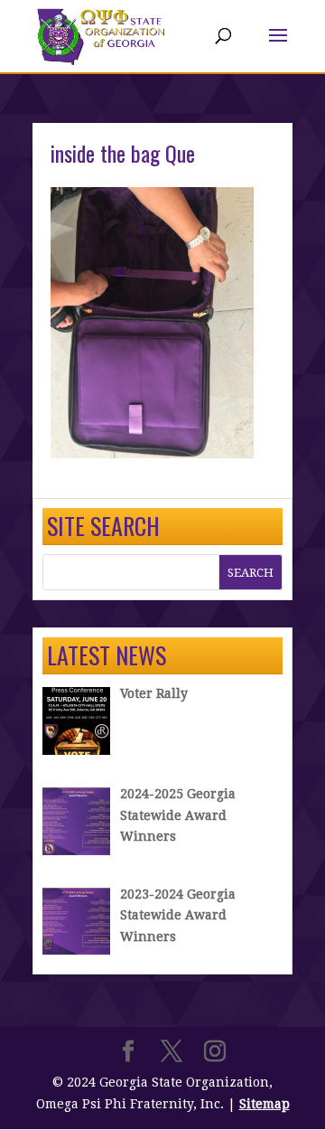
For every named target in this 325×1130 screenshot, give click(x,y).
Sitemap (264, 1104)
